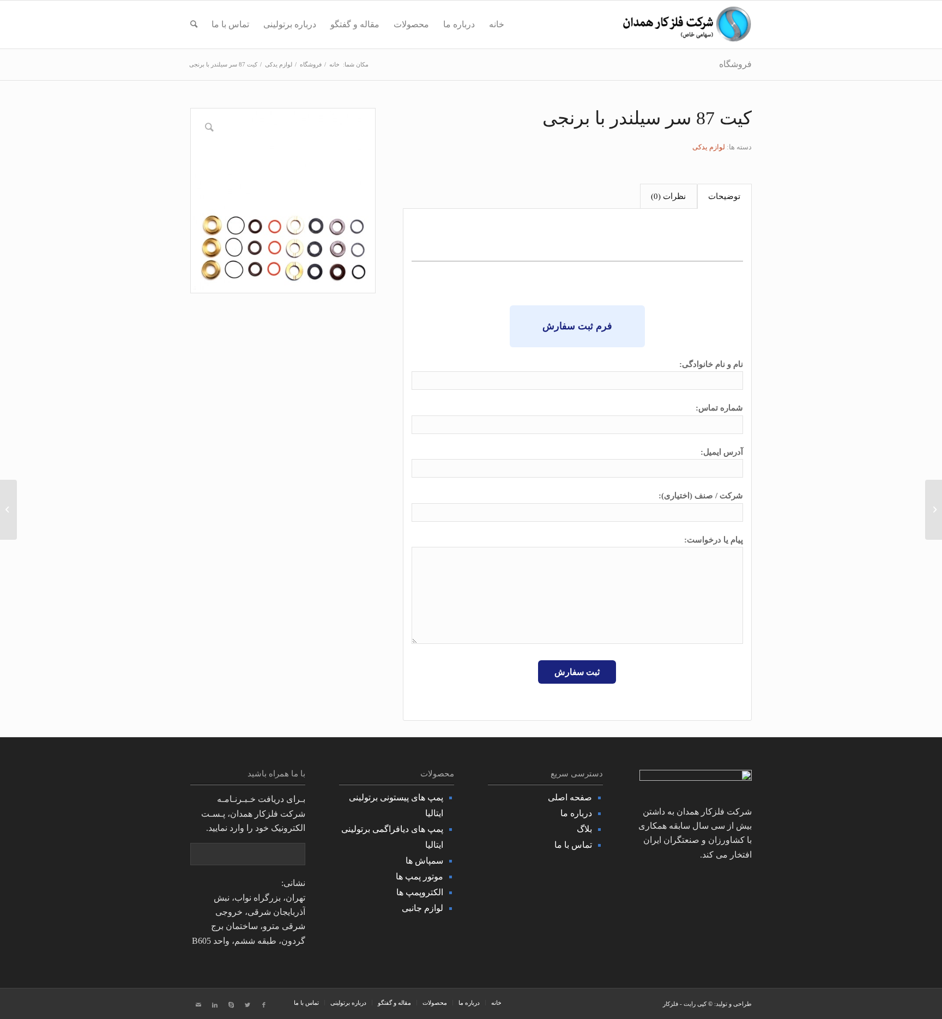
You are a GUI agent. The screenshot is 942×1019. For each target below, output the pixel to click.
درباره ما (576, 813)
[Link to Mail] (198, 1005)
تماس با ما (573, 844)
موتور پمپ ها (419, 876)
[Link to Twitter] (247, 1005)
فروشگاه (735, 64)
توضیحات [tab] (724, 196)
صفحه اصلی (570, 797)
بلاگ (584, 829)
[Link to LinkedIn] (215, 1005)
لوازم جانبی (422, 908)
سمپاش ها (424, 860)
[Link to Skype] (231, 1005)
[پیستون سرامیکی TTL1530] (8, 510)
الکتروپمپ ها (419, 892)
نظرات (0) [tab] (668, 196)
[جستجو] (193, 25)
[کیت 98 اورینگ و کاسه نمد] (933, 510)
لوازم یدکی (708, 147)
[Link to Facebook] (264, 1005)
